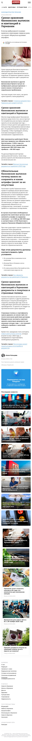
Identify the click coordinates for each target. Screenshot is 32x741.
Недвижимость (6, 699)
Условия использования (8, 673)
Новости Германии (7, 686)
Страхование (5, 697)
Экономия (4, 717)
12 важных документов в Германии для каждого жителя (15, 102)
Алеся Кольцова (11, 355)
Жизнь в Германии (7, 688)
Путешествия (22, 7)
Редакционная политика (8, 671)
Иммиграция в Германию (9, 713)
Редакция (4, 667)
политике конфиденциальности (10, 736)
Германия (7, 362)
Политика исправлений (8, 675)
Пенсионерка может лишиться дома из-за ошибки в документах (14, 346)
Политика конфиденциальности (8, 678)
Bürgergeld (4, 706)
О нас (3, 664)
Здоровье (12, 7)
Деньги (4, 7)
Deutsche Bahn (6, 710)
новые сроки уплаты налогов (11, 334)
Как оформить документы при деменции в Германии (14, 276)
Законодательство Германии (11, 12)
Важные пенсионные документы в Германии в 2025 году (14, 165)
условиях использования (23, 736)
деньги (12, 362)
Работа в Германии (7, 708)
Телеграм (4, 724)
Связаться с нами (6, 669)
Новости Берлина (6, 715)
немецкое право (19, 362)
